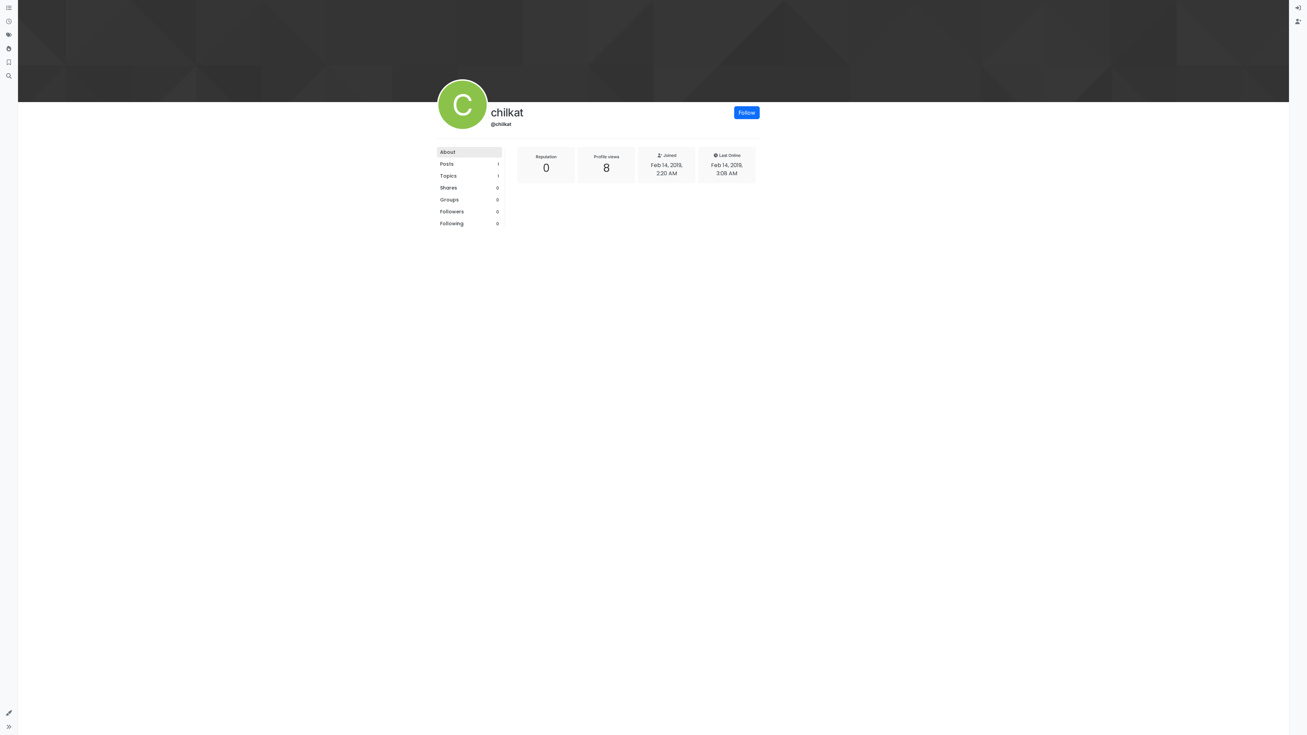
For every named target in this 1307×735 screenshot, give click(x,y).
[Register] (1298, 21)
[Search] (9, 76)
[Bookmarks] (9, 62)
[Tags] (9, 35)
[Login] (1298, 8)
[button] (9, 713)
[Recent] (9, 21)
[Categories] (9, 8)
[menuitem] (1298, 8)
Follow (747, 112)
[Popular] (9, 49)
